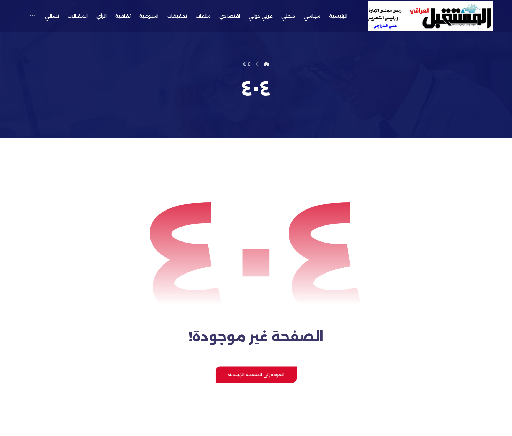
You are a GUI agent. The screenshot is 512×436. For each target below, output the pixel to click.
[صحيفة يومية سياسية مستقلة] (430, 16)
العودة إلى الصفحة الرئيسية (256, 374)
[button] (32, 16)
